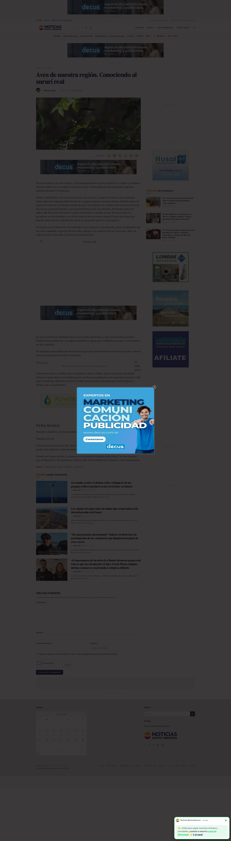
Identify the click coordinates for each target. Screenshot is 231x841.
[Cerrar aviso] (226, 820)
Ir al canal (198, 834)
